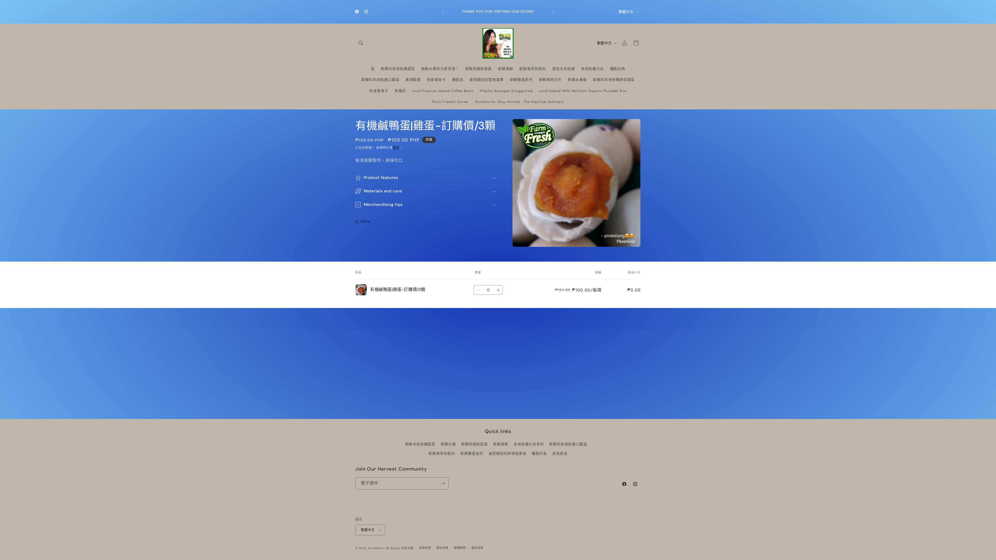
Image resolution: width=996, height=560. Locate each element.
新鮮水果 (448, 444)
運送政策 (477, 548)
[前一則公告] (442, 12)
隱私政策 (442, 548)
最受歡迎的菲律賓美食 (508, 453)
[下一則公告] (553, 12)
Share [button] (365, 221)
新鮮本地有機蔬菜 (420, 444)
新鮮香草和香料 (441, 453)
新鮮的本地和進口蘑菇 (568, 444)
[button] (361, 43)
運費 (396, 147)
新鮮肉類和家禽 (474, 444)
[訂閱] (442, 483)
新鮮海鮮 (500, 444)
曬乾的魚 (539, 453)
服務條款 (460, 548)
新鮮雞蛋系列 (471, 453)
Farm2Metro (376, 548)
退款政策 (425, 548)
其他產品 (559, 453)
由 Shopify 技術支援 (399, 548)
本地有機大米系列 (529, 444)
